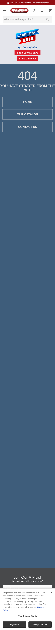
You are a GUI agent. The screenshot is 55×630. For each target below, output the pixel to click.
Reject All (14, 624)
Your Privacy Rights (27, 616)
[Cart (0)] (50, 10)
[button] (4, 10)
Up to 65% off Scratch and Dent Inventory (29, 2)
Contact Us (27, 126)
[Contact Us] (42, 10)
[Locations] (33, 10)
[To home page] (19, 10)
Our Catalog (27, 114)
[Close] (51, 592)
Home (27, 101)
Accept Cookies (40, 624)
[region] (27, 609)
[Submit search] (47, 19)
